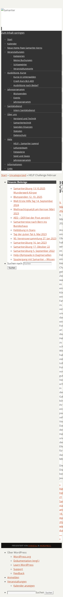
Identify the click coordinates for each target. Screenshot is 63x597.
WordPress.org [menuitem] (22, 556)
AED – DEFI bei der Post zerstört (31, 217)
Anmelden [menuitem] (13, 577)
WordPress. (45, 545)
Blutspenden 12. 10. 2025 (27, 197)
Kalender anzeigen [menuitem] (24, 585)
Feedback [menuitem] (18, 573)
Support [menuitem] (18, 569)
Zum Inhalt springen (12, 32)
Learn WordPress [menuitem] (23, 565)
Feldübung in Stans (24, 230)
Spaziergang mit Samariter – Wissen (34, 259)
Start (4, 175)
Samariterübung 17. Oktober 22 (31, 246)
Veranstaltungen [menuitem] (17, 581)
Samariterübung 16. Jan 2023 (30, 242)
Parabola (33, 545)
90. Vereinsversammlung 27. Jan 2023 (34, 238)
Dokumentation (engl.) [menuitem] (26, 560)
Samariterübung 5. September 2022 (34, 251)
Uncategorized (17, 175)
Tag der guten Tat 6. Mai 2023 (30, 234)
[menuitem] (34, 552)
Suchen (40, 592)
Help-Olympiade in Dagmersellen (32, 255)
